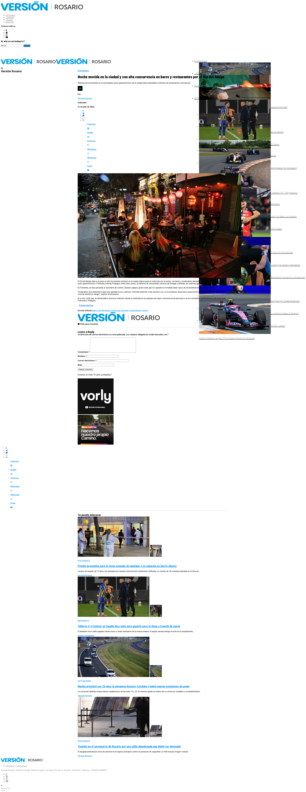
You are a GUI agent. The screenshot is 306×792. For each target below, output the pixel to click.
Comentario (84, 352)
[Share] (4, 788)
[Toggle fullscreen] (7, 788)
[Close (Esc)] (2, 788)
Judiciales (10, 17)
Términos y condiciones (16, 766)
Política (9, 20)
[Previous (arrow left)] (2, 790)
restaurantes (135, 310)
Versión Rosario (85, 98)
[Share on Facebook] (155, 111)
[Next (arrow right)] (4, 790)
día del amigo (104, 310)
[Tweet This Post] (155, 113)
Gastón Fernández (86, 635)
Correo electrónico (87, 360)
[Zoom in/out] (9, 788)
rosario (145, 310)
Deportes (10, 22)
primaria (124, 310)
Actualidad (10, 15)
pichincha (115, 310)
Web (80, 365)
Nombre (82, 356)
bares (94, 310)
